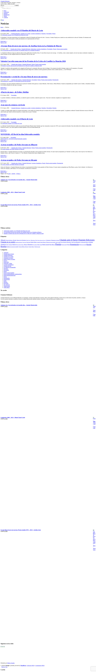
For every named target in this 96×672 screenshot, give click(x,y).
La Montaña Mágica (84, 242)
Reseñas (54, 108)
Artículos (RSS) (30, 665)
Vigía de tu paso (37, 246)
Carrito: (6, 8)
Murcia (25, 244)
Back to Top (3, 42)
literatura (10, 244)
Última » (19, 173)
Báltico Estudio (11, 663)
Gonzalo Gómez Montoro (41, 242)
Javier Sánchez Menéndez (66, 242)
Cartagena (48, 240)
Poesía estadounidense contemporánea (13, 274)
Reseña (88, 244)
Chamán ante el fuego (15, 49)
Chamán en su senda (25, 33)
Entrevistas (33, 49)
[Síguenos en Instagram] (4, 646)
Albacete (3, 240)
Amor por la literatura (21, 240)
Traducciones (7, 286)
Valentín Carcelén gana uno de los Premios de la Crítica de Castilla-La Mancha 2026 (33, 61)
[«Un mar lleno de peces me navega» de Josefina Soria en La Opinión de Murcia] (20, 50)
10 (12, 173)
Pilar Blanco (52, 244)
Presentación (55, 79)
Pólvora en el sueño (82, 244)
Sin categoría (7, 284)
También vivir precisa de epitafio (12, 246)
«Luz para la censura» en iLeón (13, 105)
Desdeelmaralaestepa (18, 242)
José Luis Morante (75, 242)
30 (14, 173)
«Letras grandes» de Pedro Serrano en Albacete (19, 145)
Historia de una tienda (50, 242)
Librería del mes (7, 266)
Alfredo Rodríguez (9, 240)
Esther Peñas (34, 242)
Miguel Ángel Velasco (20, 244)
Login (2, 6)
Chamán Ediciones (5, 1)
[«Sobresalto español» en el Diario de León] (11, 123)
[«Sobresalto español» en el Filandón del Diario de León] (14, 35)
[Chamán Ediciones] (2, 20)
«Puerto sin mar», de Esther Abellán (15, 92)
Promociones (7, 279)
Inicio (2, 27)
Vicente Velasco (31, 246)
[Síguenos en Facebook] (1, 646)
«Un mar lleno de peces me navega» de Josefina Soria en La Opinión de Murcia (31, 46)
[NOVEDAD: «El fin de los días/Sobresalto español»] (14, 138)
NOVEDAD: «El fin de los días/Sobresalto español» (20, 134)
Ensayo (5, 260)
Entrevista (24, 242)
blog (36, 240)
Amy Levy (28, 240)
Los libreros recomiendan (10, 267)
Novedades (49, 33)
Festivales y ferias (8, 263)
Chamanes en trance (55, 240)
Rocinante (6, 283)
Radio (5, 280)
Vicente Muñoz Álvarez (23, 246)
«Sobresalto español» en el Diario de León (17, 119)
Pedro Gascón (45, 244)
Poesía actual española (62, 49)
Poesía (54, 49)
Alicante (14, 240)
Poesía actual (64, 244)
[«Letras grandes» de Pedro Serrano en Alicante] (12, 164)
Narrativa (43, 33)
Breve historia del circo (42, 240)
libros (7, 244)
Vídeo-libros (7, 287)
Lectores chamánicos (36, 33)
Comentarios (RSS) (39, 665)
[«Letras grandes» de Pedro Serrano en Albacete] (12, 149)
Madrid (14, 244)
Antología (6, 252)
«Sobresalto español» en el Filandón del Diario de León (22, 30)
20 (13, 173)
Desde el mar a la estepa (9, 259)
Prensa (53, 33)
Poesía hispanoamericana (9, 275)
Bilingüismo (33, 240)
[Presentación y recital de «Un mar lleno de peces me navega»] (16, 81)
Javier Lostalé (58, 242)
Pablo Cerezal (39, 244)
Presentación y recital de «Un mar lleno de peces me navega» (24, 77)
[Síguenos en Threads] (2, 646)
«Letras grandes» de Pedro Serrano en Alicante (19, 160)
